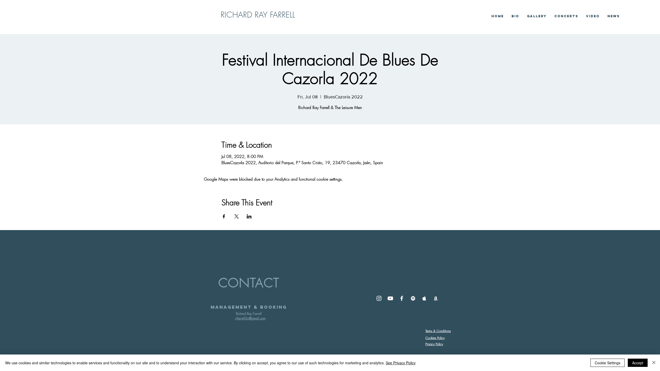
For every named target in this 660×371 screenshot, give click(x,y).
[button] (593, 16)
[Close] (654, 363)
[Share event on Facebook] (223, 216)
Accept (637, 362)
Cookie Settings (607, 362)
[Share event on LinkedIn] (249, 216)
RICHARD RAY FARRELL (258, 14)
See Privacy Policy (401, 362)
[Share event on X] (236, 216)
